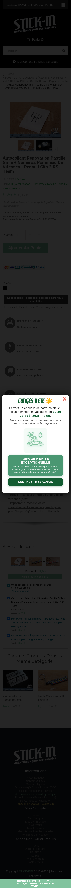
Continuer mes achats (35, 481)
